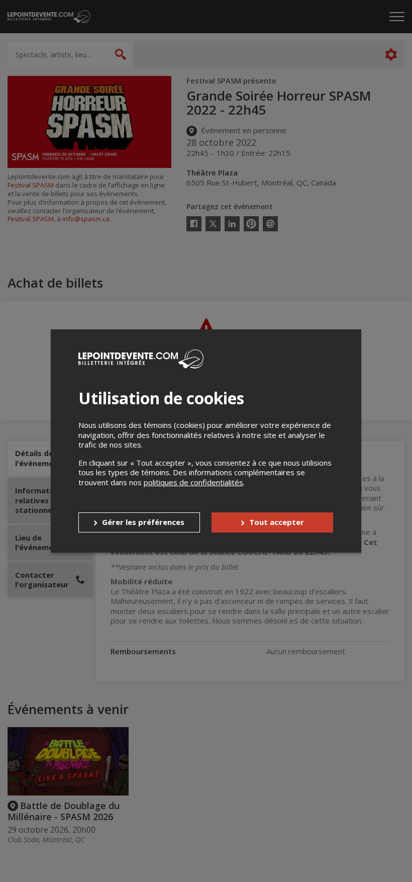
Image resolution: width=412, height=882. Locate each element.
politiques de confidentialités (193, 482)
